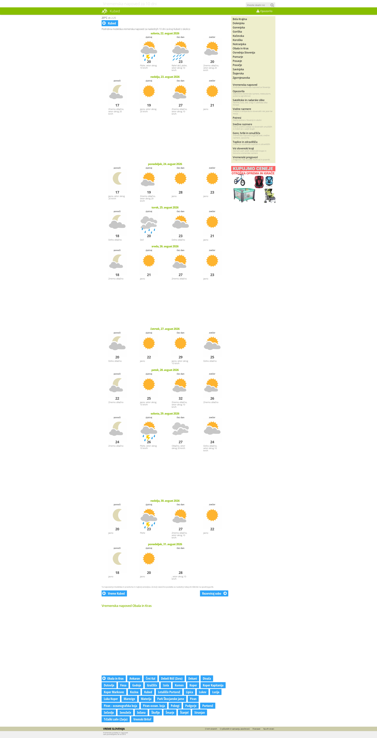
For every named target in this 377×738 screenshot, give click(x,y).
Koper (193, 685)
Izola (166, 685)
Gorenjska (239, 27)
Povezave (256, 728)
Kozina (134, 692)
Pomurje (238, 56)
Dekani (192, 678)
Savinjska (238, 69)
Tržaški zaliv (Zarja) (116, 719)
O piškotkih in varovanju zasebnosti (235, 728)
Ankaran (134, 678)
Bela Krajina (240, 19)
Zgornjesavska (241, 77)
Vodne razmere (242, 109)
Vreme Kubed (116, 593)
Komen (179, 685)
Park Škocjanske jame (170, 698)
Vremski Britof (142, 719)
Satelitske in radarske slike (248, 100)
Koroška (238, 40)
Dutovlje (109, 685)
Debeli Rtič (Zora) (171, 678)
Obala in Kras (115, 678)
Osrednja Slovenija (244, 52)
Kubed (111, 23)
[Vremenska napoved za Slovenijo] (105, 13)
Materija (146, 698)
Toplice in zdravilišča (245, 142)
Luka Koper (111, 698)
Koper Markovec (114, 692)
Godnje (136, 685)
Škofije (155, 712)
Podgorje (190, 705)
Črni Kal (150, 678)
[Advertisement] (165, 139)
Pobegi (175, 705)
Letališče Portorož (169, 692)
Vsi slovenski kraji (243, 148)
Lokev (202, 692)
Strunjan (199, 712)
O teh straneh (211, 728)
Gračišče (152, 685)
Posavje (237, 61)
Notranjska (239, 44)
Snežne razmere (242, 124)
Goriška (237, 31)
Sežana (141, 712)
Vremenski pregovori (245, 157)
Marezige (129, 698)
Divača (207, 678)
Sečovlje (109, 712)
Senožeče (125, 712)
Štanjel (184, 712)
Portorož (207, 705)
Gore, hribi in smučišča (246, 133)
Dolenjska (238, 23)
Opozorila (238, 91)
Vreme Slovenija (114, 728)
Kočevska (238, 36)
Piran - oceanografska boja (120, 705)
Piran (193, 698)
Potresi (237, 117)
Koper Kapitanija (213, 685)
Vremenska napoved (245, 84)
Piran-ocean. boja (154, 705)
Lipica (189, 692)
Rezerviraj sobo (212, 593)
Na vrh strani (268, 728)
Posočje (237, 65)
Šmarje (170, 712)
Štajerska (238, 73)
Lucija (215, 692)
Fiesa (123, 685)
